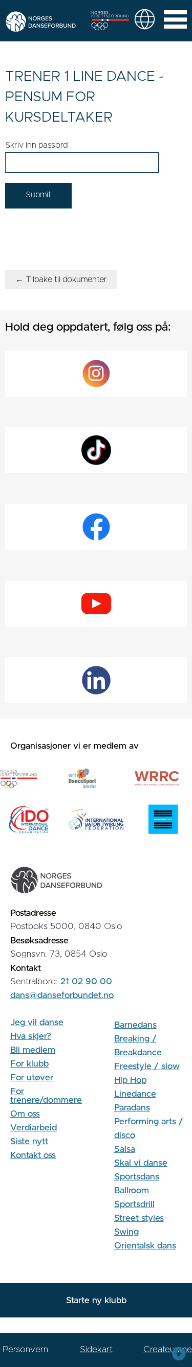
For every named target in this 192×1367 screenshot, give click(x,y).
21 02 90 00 (86, 981)
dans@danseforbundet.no (62, 995)
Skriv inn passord (36, 145)
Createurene (167, 1349)
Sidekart (96, 1349)
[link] (144, 19)
